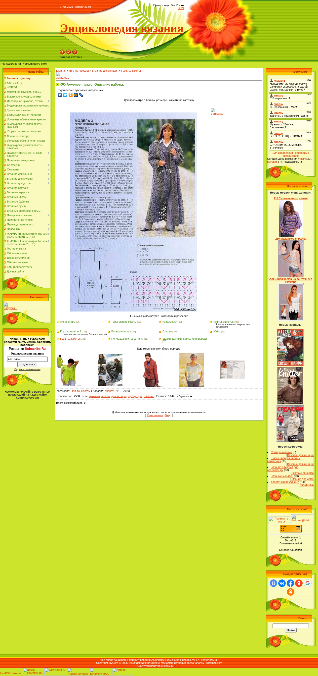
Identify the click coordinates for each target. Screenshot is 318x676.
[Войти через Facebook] (290, 583)
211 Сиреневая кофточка (291, 198)
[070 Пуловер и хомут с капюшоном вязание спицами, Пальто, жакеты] (110, 385)
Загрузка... (10, 308)
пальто (105, 396)
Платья (167, 331)
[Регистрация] (68, 53)
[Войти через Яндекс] (299, 583)
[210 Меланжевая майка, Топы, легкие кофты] (291, 276)
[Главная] (62, 53)
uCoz (177, 665)
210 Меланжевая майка (290, 238)
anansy (109, 390)
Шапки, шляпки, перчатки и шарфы (184, 338)
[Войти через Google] (308, 583)
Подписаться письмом (27, 369)
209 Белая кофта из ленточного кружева (290, 280)
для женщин (118, 396)
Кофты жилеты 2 (70, 331)
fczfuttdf (272, 161)
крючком (94, 396)
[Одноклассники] (70, 95)
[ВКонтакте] (60, 95)
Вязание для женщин (105, 70)
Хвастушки (307, 484)
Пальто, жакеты (131, 70)
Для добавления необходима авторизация (291, 154)
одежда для (135, 396)
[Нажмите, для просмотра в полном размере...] (133, 310)
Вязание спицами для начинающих (282, 468)
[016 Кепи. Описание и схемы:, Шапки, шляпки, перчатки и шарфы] (232, 378)
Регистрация (155, 415)
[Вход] (75, 53)
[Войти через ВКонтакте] (282, 583)
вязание (149, 396)
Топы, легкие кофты (123, 321)
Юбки (216, 331)
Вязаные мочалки (282, 475)
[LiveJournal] (81, 95)
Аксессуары (68, 321)
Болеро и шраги (121, 331)
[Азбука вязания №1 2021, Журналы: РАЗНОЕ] (290, 365)
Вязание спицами (302, 472)
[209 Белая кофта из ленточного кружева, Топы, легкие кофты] (291, 319)
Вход (168, 415)
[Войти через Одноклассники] (290, 592)
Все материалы (79, 70)
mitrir (303, 158)
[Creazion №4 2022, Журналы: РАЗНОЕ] (290, 440)
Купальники (169, 321)
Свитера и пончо (281, 452)
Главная (61, 70)
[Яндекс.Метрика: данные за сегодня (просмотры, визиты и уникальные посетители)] (78, 672)
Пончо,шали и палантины (127, 338)
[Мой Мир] (76, 95)
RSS (181, 8)
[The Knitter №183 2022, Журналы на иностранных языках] (290, 403)
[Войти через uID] (273, 583)
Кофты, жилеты (223, 321)
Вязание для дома (302, 478)
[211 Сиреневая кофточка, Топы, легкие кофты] (291, 236)
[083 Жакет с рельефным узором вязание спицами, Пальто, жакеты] (151, 386)
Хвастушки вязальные (285, 481)
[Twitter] (65, 95)
